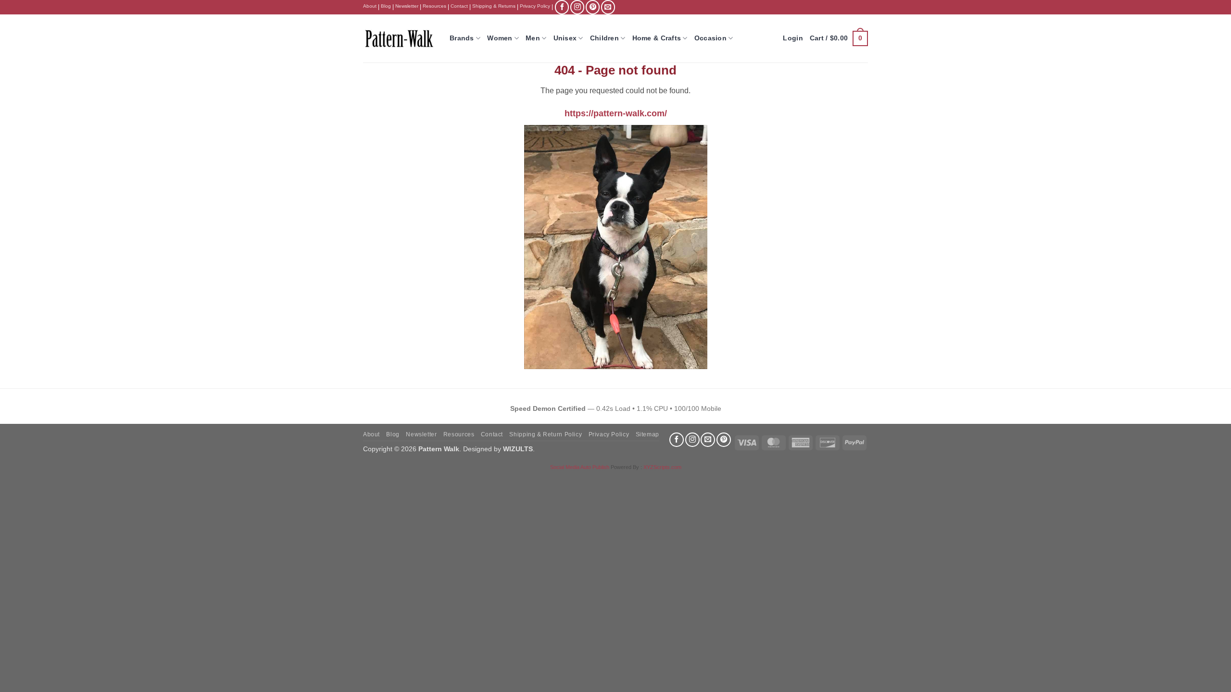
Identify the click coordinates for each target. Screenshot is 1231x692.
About (370, 6)
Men (533, 38)
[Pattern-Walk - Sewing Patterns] (399, 38)
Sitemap (647, 434)
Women (499, 38)
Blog (386, 6)
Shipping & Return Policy (545, 434)
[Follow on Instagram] (577, 7)
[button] (839, 38)
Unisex (565, 38)
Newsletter (406, 6)
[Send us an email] (608, 7)
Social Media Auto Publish (579, 467)
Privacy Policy (535, 6)
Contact (459, 6)
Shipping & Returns (493, 6)
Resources (434, 6)
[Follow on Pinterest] (593, 7)
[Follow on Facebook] (562, 7)
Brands (462, 38)
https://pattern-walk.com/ (616, 113)
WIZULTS (518, 449)
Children (604, 38)
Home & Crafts (656, 38)
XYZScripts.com (662, 467)
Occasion (710, 38)
